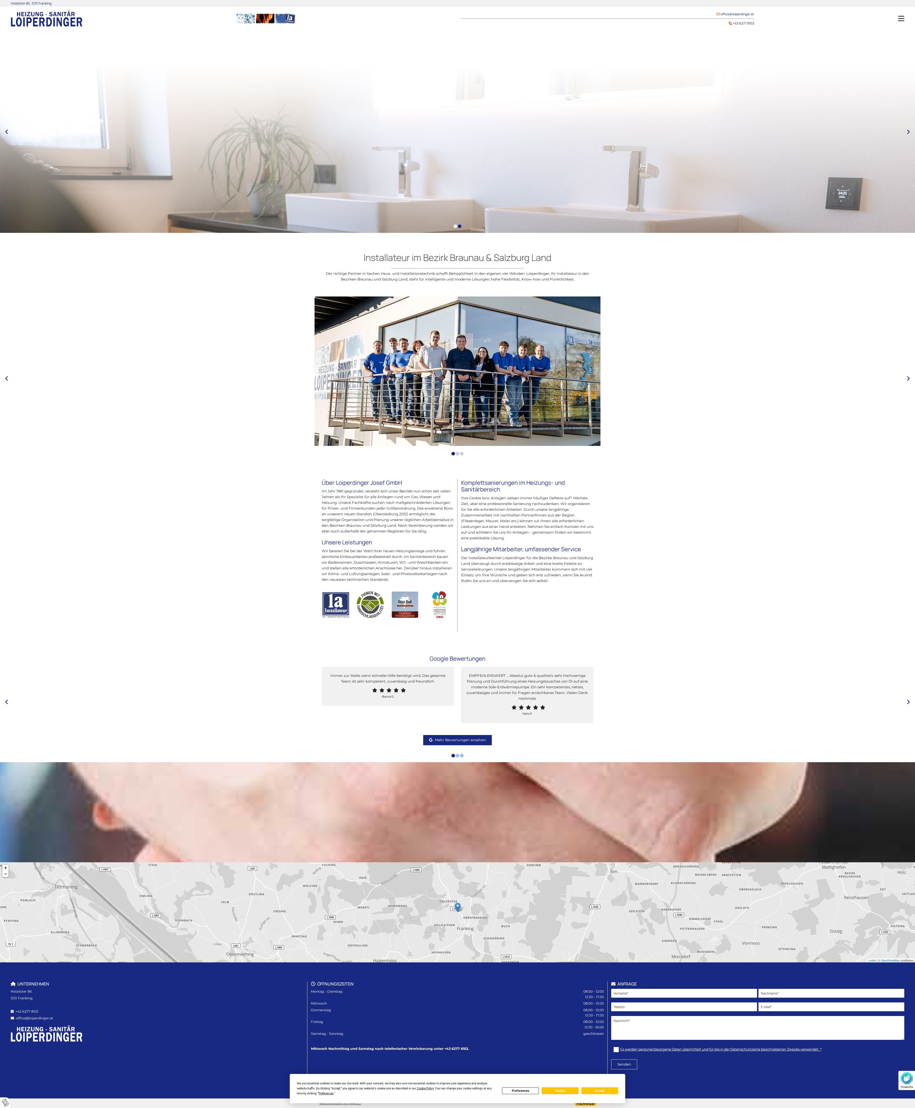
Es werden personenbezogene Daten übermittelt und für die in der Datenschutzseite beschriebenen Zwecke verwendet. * (721, 1049)
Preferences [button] (326, 1093)
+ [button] (5, 867)
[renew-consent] (5, 1102)
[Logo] (120, 18)
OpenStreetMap (890, 960)
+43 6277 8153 (743, 23)
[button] (832, 18)
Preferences (520, 1091)
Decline (560, 1091)
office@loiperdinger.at (737, 14)
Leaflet (872, 960)
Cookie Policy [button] (425, 1088)
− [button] (5, 873)
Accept (600, 1091)
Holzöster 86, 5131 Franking (31, 3)
